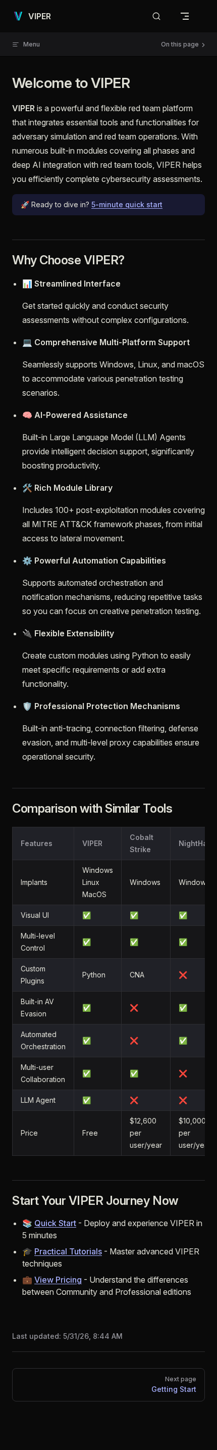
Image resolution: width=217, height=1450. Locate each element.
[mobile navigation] (185, 16)
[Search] (156, 16)
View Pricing (58, 1280)
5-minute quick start (126, 204)
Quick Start (55, 1223)
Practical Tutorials (68, 1251)
